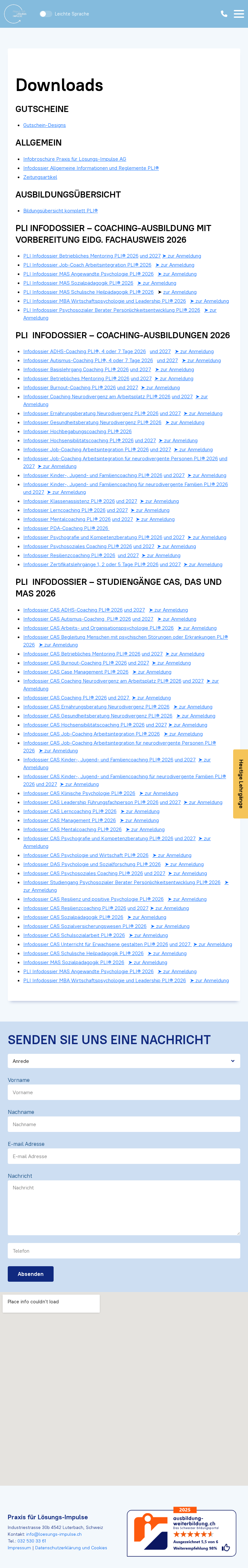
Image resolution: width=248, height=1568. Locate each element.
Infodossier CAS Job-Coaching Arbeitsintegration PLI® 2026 (91, 733)
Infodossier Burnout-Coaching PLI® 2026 (69, 387)
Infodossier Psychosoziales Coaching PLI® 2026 (77, 546)
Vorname (19, 1080)
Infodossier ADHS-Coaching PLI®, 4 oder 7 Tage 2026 (84, 351)
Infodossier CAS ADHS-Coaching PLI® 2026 (73, 609)
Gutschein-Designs (44, 125)
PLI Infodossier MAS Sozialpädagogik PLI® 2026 (78, 283)
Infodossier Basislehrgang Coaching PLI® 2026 (76, 369)
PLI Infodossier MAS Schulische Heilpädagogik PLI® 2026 (88, 292)
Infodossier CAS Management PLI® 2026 (69, 820)
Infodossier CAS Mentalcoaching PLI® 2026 (72, 829)
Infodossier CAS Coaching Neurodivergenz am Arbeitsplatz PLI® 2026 (102, 680)
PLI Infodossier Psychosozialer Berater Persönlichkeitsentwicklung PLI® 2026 (111, 310)
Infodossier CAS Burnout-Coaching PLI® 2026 (75, 662)
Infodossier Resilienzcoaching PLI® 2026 (69, 555)
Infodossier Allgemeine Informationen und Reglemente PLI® (91, 168)
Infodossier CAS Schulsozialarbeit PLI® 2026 (74, 935)
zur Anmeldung (180, 292)
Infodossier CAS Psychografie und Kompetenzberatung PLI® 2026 (98, 838)
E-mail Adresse (26, 1143)
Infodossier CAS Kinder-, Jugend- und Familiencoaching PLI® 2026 (98, 759)
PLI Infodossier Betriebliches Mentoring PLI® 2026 (81, 255)
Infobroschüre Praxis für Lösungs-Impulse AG (74, 159)
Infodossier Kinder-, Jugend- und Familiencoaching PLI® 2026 (92, 475)
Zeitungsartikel (40, 177)
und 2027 (150, 255)
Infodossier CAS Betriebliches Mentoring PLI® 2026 (81, 653)
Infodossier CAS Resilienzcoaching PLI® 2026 (74, 908)
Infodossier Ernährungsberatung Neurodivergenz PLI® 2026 (91, 413)
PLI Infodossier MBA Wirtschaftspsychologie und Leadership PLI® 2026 (104, 301)
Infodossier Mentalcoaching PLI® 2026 (67, 519)
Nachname (21, 1111)
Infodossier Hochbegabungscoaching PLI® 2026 (77, 431)
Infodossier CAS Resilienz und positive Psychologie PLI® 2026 (93, 899)
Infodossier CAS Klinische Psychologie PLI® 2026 (79, 793)
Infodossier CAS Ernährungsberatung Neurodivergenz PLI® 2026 (96, 706)
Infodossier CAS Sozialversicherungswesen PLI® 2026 (85, 926)
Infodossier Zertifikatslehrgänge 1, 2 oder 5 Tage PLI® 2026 (91, 564)
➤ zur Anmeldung (181, 255)
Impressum (20, 1548)
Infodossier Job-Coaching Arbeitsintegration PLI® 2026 (86, 449)
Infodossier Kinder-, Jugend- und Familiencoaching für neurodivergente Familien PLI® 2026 (125, 484)
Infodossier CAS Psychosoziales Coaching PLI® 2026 (83, 873)
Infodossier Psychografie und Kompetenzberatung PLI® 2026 (92, 537)
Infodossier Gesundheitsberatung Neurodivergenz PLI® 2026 (92, 422)
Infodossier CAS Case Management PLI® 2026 (76, 671)
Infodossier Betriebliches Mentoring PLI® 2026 (76, 378)
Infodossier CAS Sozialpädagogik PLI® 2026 (73, 917)
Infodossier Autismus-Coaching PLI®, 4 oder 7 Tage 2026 (88, 360)
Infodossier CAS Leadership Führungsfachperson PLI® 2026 (91, 802)
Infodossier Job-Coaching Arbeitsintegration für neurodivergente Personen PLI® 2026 (120, 458)
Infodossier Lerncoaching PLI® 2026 (64, 510)
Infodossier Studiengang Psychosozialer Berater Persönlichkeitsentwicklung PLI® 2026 (122, 882)
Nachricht (20, 1175)
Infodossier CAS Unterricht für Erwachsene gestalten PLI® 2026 (95, 944)
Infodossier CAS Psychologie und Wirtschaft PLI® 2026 (86, 855)
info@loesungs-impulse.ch (54, 1534)
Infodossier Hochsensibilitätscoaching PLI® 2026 (78, 440)
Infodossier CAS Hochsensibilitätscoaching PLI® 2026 (84, 724)
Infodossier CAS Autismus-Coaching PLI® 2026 (77, 619)
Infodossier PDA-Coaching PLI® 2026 (66, 528)
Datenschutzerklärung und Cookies (70, 1548)
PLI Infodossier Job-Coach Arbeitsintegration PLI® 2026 (87, 264)
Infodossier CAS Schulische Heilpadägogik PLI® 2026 (83, 953)
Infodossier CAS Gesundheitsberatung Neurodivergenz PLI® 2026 (97, 715)
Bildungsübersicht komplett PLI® (60, 210)
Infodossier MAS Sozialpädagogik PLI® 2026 (73, 962)
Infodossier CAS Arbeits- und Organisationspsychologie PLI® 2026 (98, 628)
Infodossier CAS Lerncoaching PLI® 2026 (70, 811)
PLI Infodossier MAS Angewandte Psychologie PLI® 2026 (88, 273)
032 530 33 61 (31, 1541)
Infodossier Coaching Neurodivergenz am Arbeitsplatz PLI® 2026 (96, 396)
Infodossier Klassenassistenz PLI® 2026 (69, 501)
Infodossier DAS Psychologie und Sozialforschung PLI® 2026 (92, 864)
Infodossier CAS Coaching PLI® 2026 (65, 697)
